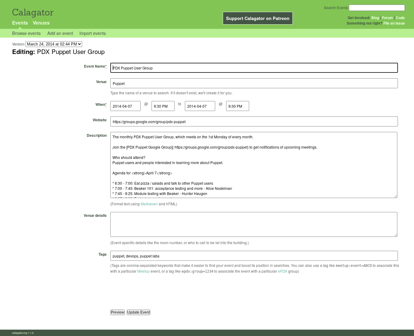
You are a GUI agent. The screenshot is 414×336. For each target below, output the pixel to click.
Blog (375, 17)
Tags (102, 254)
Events (20, 22)
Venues (41, 22)
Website (100, 120)
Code (400, 17)
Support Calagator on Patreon (257, 18)
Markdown (149, 203)
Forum (387, 17)
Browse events (26, 33)
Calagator (32, 12)
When (101, 104)
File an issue (394, 23)
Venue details (95, 215)
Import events (92, 33)
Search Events (336, 7)
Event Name (95, 66)
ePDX (282, 271)
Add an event (60, 33)
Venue (101, 81)
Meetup (143, 271)
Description (97, 135)
